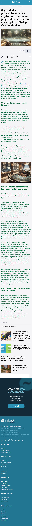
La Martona (4, 483)
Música (3, 514)
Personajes (4, 520)
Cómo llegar (4, 460)
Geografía (3, 511)
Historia (3, 509)
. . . (20, 51)
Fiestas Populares (5, 466)
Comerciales (4, 7)
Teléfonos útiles (5, 497)
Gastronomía (4, 469)
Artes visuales (4, 518)
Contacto (3, 448)
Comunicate (5, 444)
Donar (15, 406)
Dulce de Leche (5, 481)
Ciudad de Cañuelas (6, 462)
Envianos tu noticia (6, 452)
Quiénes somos (5, 450)
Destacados (5, 477)
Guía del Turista (6, 456)
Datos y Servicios (7, 493)
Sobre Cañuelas (6, 506)
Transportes (4, 499)
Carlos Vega (4, 487)
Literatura (3, 516)
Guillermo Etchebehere (7, 489)
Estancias (3, 473)
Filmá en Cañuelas (5, 485)
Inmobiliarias (4, 501)
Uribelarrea (4, 464)
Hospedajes (4, 471)
